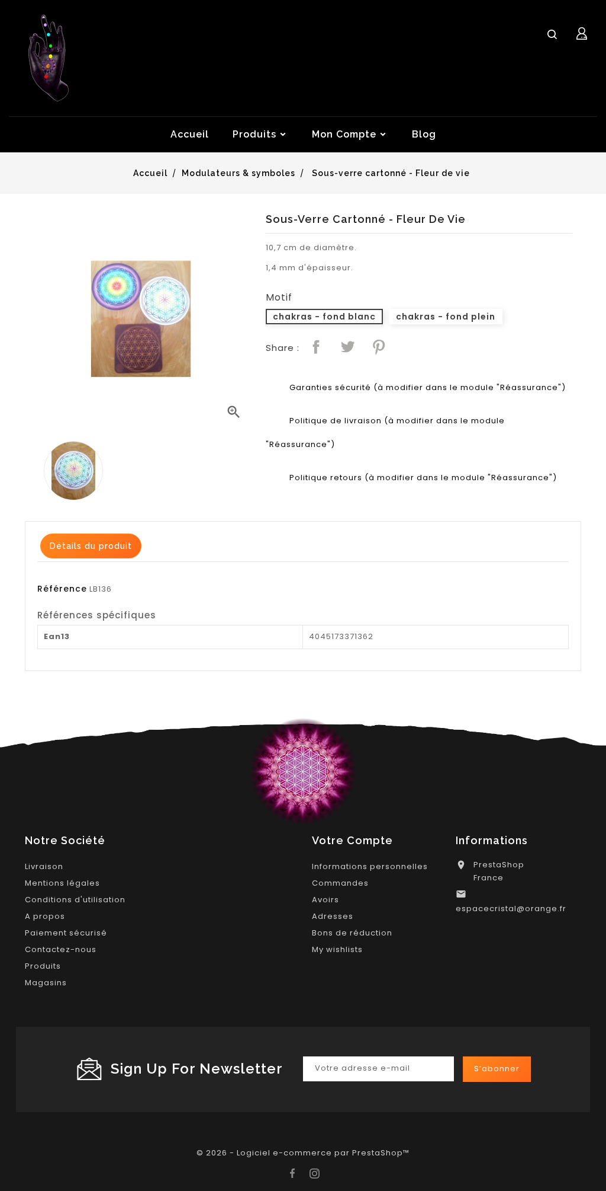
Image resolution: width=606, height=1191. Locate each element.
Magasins (46, 982)
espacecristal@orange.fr (511, 908)
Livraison (44, 866)
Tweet (347, 347)
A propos (45, 916)
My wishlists (337, 949)
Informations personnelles (370, 866)
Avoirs (325, 899)
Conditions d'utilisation (75, 899)
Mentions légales (62, 883)
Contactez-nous (60, 949)
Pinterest (379, 347)
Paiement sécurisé (66, 932)
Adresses (332, 916)
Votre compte (352, 840)
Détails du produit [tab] (91, 546)
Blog (424, 134)
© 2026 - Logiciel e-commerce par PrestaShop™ (303, 1152)
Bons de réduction (352, 932)
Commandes (340, 883)
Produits (43, 966)
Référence (62, 588)
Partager (316, 347)
